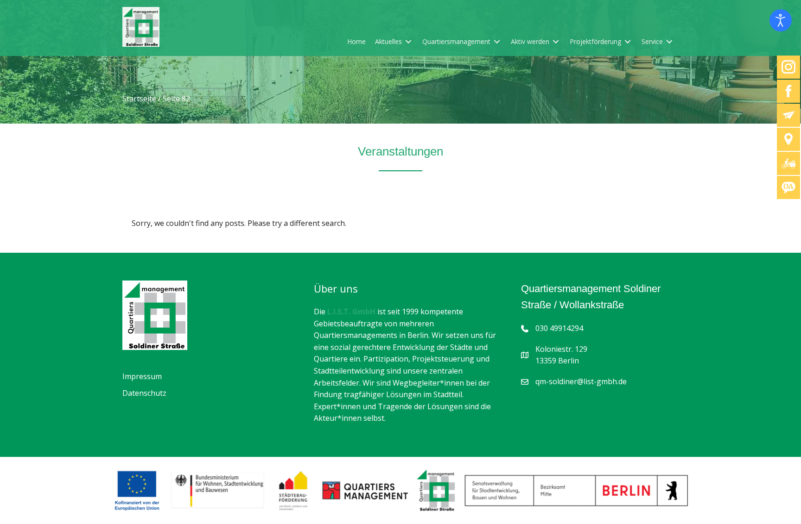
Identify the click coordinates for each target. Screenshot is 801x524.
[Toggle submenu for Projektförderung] (627, 41)
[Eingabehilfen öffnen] (780, 20)
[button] (20, 503)
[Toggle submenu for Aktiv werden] (555, 41)
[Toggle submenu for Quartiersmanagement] (496, 41)
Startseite (139, 99)
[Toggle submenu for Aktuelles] (408, 41)
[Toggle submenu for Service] (669, 41)
